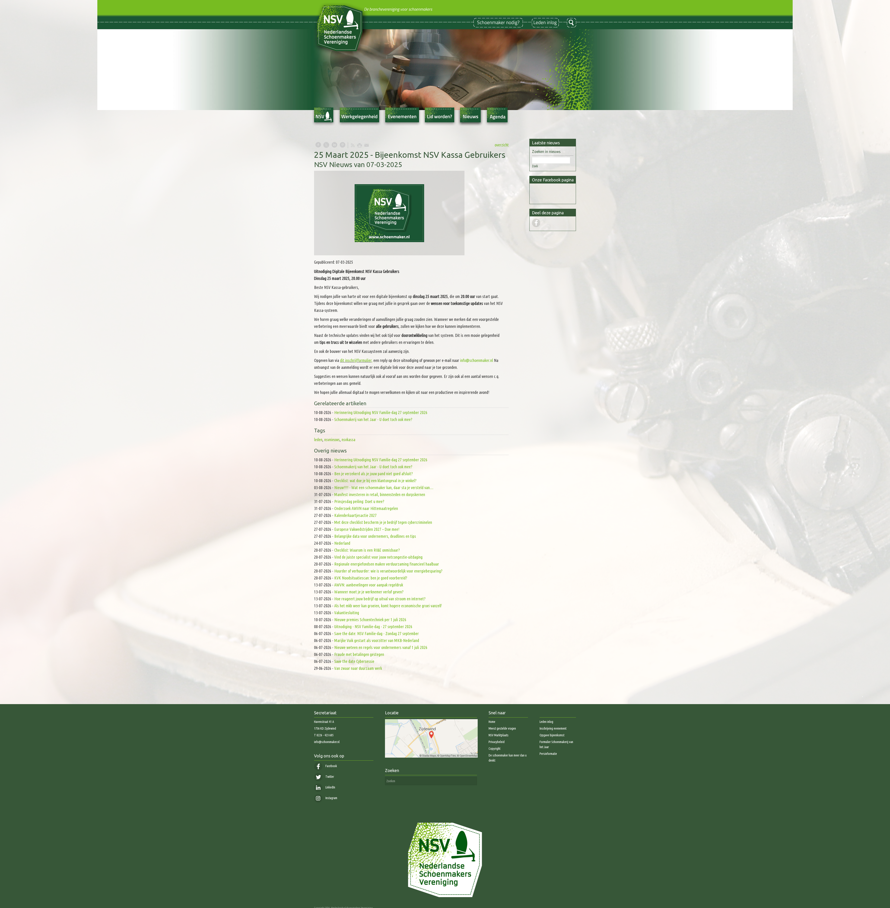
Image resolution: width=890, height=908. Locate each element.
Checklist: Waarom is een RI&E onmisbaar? (367, 550)
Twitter (329, 776)
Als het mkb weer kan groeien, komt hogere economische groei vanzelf (388, 605)
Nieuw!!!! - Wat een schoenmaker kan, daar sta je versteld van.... (383, 487)
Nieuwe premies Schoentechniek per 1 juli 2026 (370, 619)
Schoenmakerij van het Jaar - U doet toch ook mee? (373, 419)
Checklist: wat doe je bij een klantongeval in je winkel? (375, 480)
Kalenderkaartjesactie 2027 (355, 515)
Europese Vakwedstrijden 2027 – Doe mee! (366, 529)
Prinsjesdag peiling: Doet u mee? (359, 501)
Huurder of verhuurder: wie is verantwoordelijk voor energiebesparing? (388, 571)
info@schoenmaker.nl (476, 360)
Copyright (494, 748)
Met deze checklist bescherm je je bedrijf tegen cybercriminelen (383, 522)
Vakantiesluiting (346, 612)
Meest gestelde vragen (502, 728)
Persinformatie (548, 754)
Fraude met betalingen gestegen (359, 654)
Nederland (342, 543)
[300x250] (389, 213)
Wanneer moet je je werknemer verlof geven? (369, 591)
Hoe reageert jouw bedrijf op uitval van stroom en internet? (380, 598)
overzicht (502, 144)
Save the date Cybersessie (354, 661)
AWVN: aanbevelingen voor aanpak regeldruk (368, 584)
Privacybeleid (497, 742)
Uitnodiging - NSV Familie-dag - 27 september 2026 (373, 626)
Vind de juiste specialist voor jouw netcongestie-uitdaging (378, 557)
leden (318, 439)
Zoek (535, 166)
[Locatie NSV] (431, 756)
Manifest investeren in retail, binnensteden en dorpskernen (379, 494)
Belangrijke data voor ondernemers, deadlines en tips (375, 536)
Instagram (331, 798)
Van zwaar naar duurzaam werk (358, 668)
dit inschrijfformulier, (356, 360)
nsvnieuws (332, 439)
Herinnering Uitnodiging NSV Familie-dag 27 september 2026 (380, 412)
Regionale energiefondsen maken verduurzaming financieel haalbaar (387, 564)
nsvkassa (348, 439)
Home (492, 722)
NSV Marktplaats (499, 735)
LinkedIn (330, 787)
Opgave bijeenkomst (552, 735)
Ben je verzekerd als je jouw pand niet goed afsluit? (373, 473)
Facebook (331, 766)
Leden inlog (546, 722)
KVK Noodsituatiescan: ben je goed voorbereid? (370, 578)
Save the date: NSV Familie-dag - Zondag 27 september (376, 633)
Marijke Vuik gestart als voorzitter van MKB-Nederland (376, 640)
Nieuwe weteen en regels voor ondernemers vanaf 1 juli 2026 (380, 647)
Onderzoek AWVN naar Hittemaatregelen (366, 508)
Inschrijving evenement (553, 728)
